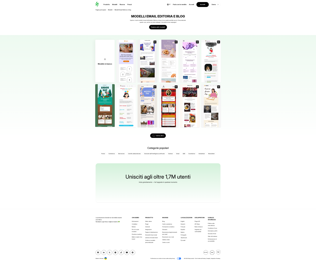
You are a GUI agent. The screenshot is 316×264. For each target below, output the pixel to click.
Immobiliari (202, 153)
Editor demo (148, 221)
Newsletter (211, 153)
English (182, 221)
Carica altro (160, 135)
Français (183, 226)
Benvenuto (121, 153)
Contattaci (134, 224)
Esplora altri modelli (158, 27)
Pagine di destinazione (151, 232)
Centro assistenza (167, 224)
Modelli (114, 4)
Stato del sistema (212, 236)
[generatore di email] (97, 4)
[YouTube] (126, 252)
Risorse (122, 4)
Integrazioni (148, 229)
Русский (183, 240)
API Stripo (197, 224)
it (169, 4)
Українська (184, 237)
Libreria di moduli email (151, 237)
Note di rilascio (199, 226)
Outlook (170, 153)
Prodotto (106, 4)
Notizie (134, 226)
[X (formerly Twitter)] (109, 252)
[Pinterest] (132, 252)
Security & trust (212, 233)
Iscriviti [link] (202, 4)
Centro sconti (166, 242)
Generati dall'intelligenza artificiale (154, 153)
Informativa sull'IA (212, 231)
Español (183, 229)
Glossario (164, 229)
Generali (147, 226)
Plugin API (197, 221)
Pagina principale (101, 10)
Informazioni (135, 221)
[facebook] (98, 252)
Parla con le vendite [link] (179, 4)
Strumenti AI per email (151, 235)
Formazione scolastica (168, 226)
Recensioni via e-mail (168, 237)
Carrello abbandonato (134, 153)
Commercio (111, 153)
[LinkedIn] (103, 252)
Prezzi (129, 4)
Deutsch (183, 224)
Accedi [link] (191, 4)
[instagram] (115, 252)
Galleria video (166, 239)
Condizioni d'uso (212, 228)
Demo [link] (214, 4)
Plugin (147, 224)
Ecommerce (192, 153)
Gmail (177, 153)
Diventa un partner (137, 234)
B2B (184, 153)
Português (183, 235)
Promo (103, 153)
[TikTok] (121, 252)
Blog (163, 221)
